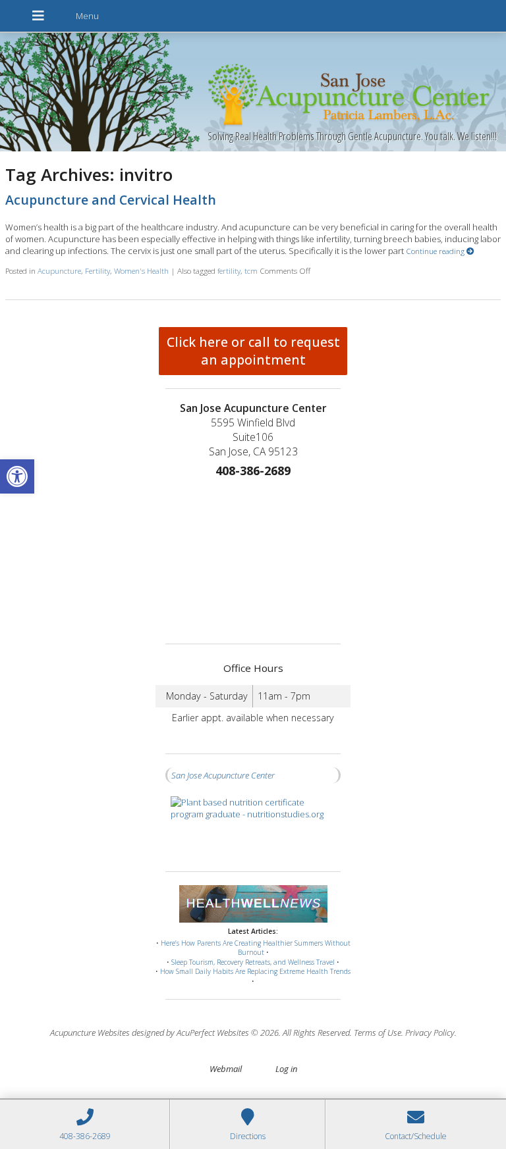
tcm (251, 270)
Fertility (97, 270)
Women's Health (141, 270)
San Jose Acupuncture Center (223, 775)
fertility (228, 270)
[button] (17, 476)
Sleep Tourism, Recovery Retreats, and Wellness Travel (253, 962)
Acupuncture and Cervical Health (110, 200)
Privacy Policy (430, 1032)
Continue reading (436, 250)
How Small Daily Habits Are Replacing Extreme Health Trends (255, 971)
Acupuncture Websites (90, 1032)
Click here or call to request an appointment (253, 351)
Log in (286, 1069)
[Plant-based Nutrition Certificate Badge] (253, 827)
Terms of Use (377, 1032)
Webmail (226, 1069)
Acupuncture (59, 270)
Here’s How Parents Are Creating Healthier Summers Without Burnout (256, 948)
